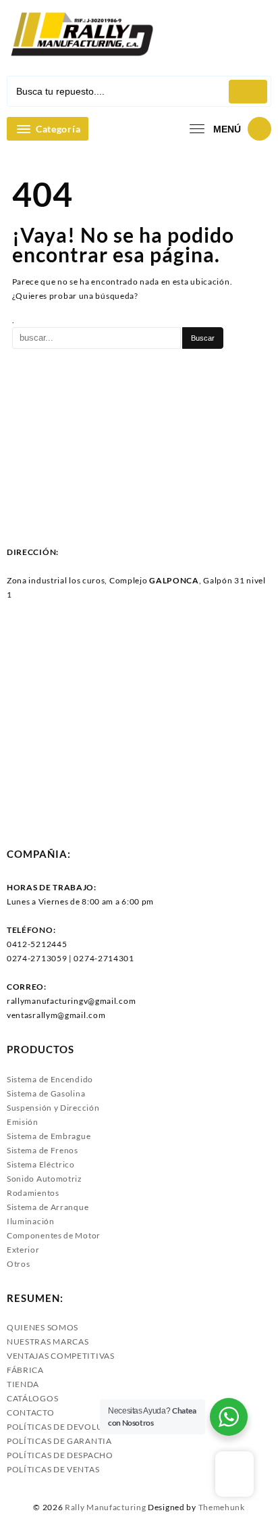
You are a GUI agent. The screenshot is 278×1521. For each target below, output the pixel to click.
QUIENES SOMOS (42, 1327)
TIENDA (23, 1384)
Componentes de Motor (54, 1235)
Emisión (22, 1122)
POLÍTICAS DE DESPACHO (60, 1455)
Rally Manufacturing (105, 1507)
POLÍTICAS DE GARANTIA (59, 1441)
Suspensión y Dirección (53, 1108)
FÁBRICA (25, 1370)
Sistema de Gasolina (46, 1093)
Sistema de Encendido (50, 1079)
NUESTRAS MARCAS (48, 1341)
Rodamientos (33, 1193)
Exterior (23, 1250)
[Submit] (248, 91)
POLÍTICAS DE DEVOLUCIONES (71, 1427)
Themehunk (221, 1507)
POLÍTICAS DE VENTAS (53, 1469)
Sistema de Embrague (48, 1136)
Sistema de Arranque (47, 1207)
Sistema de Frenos (42, 1150)
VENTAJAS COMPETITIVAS (61, 1356)
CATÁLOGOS (32, 1398)
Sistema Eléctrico (41, 1164)
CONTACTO (31, 1412)
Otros (18, 1264)
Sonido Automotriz (44, 1179)
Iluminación (31, 1221)
